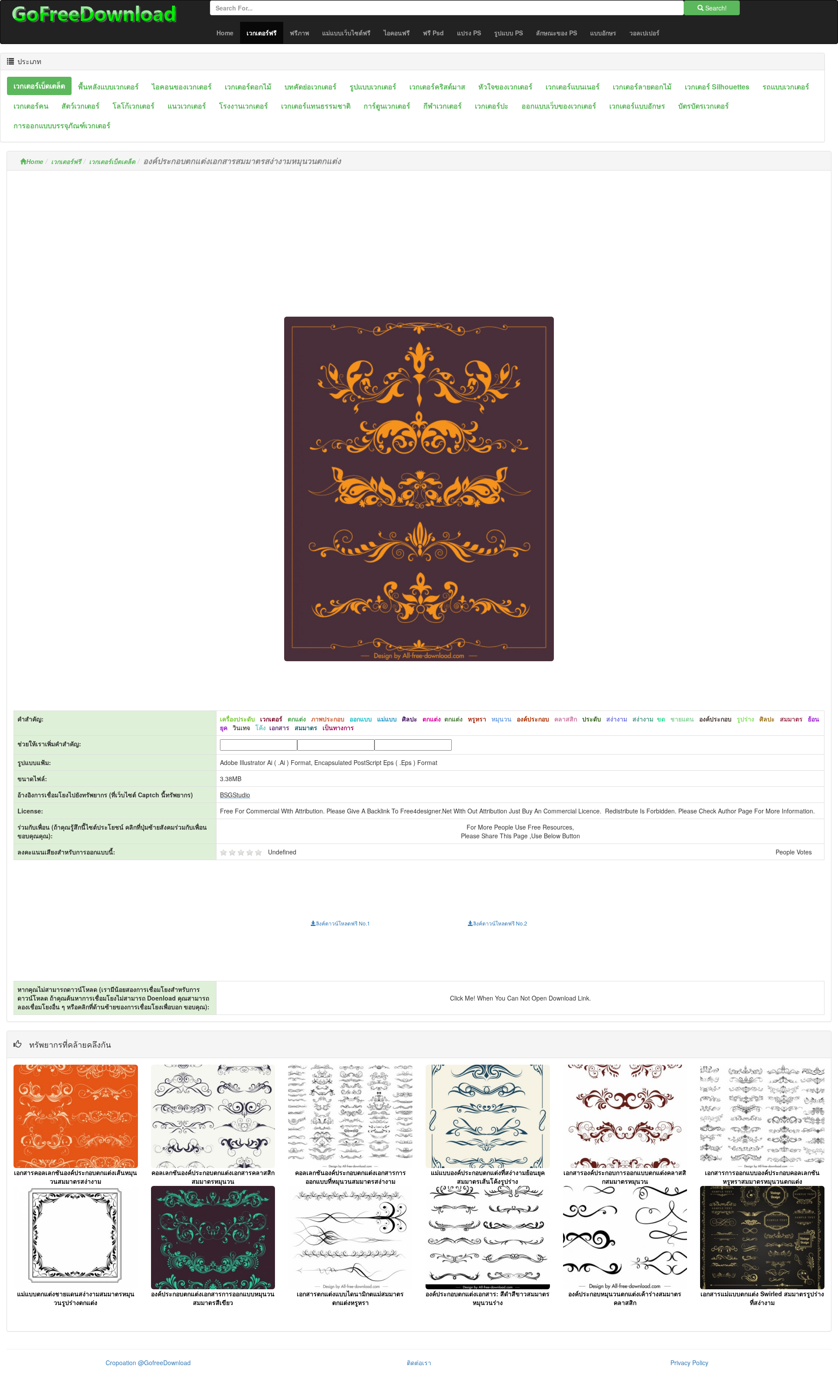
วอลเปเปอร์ (644, 32)
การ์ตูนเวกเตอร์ (387, 106)
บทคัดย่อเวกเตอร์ (311, 87)
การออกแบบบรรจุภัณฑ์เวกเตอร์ (62, 125)
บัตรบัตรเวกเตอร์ (703, 106)
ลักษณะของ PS (556, 32)
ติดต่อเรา (419, 1362)
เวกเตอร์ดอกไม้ (248, 87)
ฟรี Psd (433, 32)
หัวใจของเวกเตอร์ (505, 87)
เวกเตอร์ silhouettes (717, 87)
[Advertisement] (419, 238)
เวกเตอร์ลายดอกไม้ (642, 87)
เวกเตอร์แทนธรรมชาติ (315, 106)
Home (225, 32)
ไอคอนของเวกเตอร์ (182, 87)
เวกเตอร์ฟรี (265, 32)
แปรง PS (469, 32)
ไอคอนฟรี (397, 32)
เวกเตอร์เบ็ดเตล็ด (39, 86)
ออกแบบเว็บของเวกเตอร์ (559, 106)
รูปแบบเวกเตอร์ (373, 87)
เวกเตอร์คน (31, 106)
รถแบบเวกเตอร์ (785, 87)
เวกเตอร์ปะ (491, 106)
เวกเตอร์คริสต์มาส (437, 87)
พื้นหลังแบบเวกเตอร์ (108, 87)
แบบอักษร (603, 32)
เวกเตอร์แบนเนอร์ (573, 87)
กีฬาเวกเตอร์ (442, 106)
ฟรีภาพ (299, 32)
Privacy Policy (689, 1362)
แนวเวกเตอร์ (187, 106)
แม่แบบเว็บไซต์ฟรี (346, 32)
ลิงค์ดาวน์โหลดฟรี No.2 (500, 923)
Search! (715, 7)
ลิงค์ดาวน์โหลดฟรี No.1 (343, 923)
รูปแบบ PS (508, 32)
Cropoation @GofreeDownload (148, 1362)
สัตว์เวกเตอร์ (81, 106)
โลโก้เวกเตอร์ (134, 106)
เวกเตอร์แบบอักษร (637, 106)
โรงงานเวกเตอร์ (243, 106)
